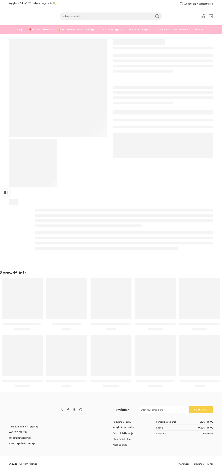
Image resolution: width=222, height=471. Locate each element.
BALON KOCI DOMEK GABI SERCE (113, 381)
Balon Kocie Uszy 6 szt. (66, 324)
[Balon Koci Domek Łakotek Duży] (155, 298)
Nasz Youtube (120, 445)
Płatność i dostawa (122, 439)
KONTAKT (200, 29)
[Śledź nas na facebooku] (68, 409)
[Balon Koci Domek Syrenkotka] (22, 298)
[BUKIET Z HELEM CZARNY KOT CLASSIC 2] (58, 88)
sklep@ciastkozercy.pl (20, 437)
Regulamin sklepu (122, 421)
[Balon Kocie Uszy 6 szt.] (66, 298)
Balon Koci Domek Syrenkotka (22, 324)
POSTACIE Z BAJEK (138, 29)
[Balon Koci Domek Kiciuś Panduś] (22, 355)
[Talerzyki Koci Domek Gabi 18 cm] (66, 355)
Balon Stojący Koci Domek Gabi (200, 381)
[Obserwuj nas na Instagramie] (80, 409)
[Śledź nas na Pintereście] (74, 409)
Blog (19, 29)
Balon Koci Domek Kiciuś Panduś (22, 381)
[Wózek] (210, 16)
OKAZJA (90, 29)
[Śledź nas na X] (62, 409)
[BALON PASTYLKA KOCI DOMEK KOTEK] (199, 298)
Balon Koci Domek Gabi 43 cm (155, 381)
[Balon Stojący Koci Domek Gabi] (199, 355)
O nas (210, 463)
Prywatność (183, 463)
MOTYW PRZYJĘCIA (111, 29)
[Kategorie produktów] (203, 16)
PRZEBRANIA (181, 29)
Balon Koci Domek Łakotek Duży (155, 324)
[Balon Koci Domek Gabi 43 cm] (155, 355)
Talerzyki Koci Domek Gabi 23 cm (112, 324)
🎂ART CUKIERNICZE (68, 29)
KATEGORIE (161, 29)
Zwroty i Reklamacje (123, 433)
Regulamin (198, 463)
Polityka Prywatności (123, 427)
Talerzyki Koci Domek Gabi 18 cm (67, 381)
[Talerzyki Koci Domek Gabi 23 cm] (111, 298)
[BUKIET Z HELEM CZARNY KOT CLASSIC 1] (33, 163)
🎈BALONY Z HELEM (39, 29)
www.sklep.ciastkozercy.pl (22, 443)
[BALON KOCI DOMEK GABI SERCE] (111, 355)
